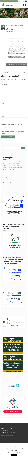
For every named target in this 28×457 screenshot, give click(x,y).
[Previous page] (7, 64)
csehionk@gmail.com (9, 432)
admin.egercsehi (11, 28)
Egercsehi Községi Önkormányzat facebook (13, 182)
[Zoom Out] (16, 64)
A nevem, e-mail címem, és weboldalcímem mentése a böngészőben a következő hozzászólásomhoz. (11, 126)
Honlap (2, 116)
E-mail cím (4, 110)
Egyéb (8, 29)
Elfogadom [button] (14, 454)
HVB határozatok (14, 29)
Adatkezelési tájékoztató (7, 435)
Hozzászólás (4, 84)
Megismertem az (13, 132)
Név (2, 103)
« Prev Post (5, 72)
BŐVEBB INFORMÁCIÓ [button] (18, 452)
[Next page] (9, 64)
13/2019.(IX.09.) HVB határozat (14, 25)
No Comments (10, 31)
